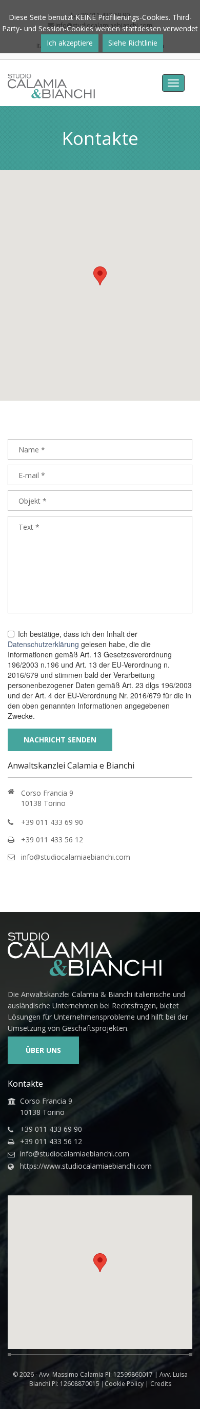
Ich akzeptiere (70, 43)
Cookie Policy (124, 1383)
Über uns (43, 1050)
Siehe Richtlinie (132, 43)
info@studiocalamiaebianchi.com (75, 857)
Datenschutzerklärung (43, 644)
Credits (160, 1383)
